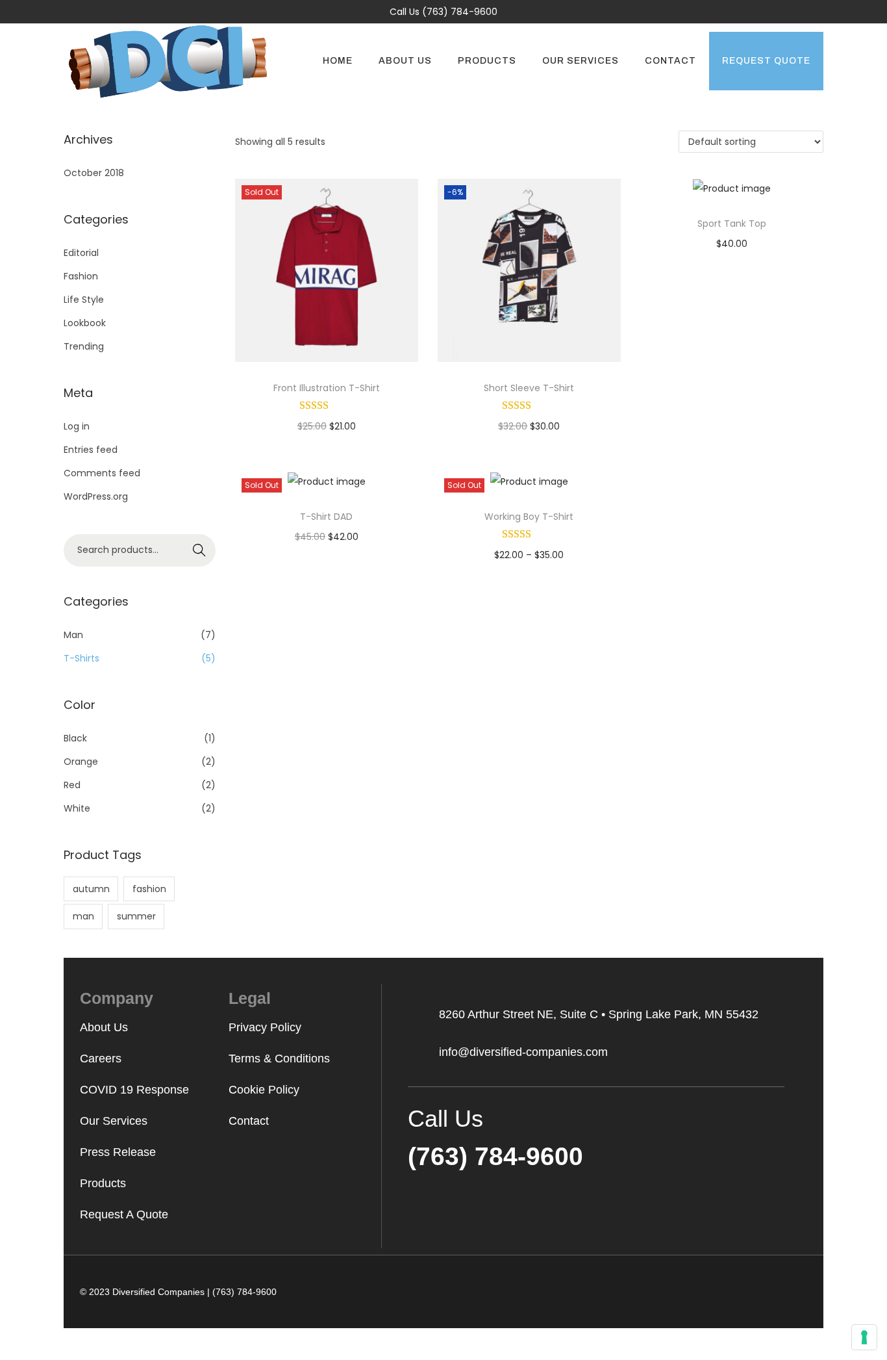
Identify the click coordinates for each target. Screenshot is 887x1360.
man (83, 916)
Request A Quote (124, 1214)
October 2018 (94, 172)
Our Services (113, 1120)
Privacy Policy (265, 1027)
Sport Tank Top (731, 223)
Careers (100, 1058)
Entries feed (91, 449)
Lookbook (85, 322)
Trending (84, 346)
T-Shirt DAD (326, 516)
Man (73, 634)
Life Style (84, 299)
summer (136, 916)
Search (200, 550)
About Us (104, 1027)
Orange (81, 761)
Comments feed (102, 473)
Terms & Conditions (279, 1058)
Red (72, 784)
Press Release (118, 1152)
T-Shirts (81, 658)
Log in (77, 426)
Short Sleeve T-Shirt (529, 387)
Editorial (81, 252)
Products (103, 1183)
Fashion (81, 276)
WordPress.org (96, 496)
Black (75, 738)
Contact (249, 1120)
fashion (149, 888)
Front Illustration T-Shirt (326, 387)
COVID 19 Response (134, 1089)
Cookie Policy (264, 1089)
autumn (91, 888)
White (77, 808)
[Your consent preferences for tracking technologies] (864, 1337)
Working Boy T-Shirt (528, 516)
